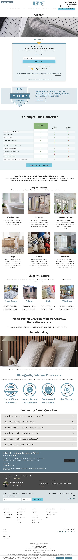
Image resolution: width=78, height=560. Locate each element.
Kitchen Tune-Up (20, 515)
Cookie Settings (51, 558)
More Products (46, 8)
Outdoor (38, 8)
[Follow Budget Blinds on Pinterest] (71, 532)
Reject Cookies (60, 558)
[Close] (76, 557)
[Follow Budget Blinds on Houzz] (63, 532)
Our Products (39, 39)
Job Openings (34, 523)
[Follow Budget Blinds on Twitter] (68, 532)
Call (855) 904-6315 (6, 515)
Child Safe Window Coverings (37, 519)
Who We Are (34, 511)
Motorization (30, 8)
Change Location (17, 478)
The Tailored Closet (20, 520)
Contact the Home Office (7, 517)
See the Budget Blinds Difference (39, 165)
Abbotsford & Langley (70, 2)
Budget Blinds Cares (35, 515)
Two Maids (19, 522)
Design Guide (48, 511)
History (33, 514)
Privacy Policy (58, 75)
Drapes (23, 8)
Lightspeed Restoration (21, 517)
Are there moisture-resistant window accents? (24, 427)
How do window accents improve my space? (23, 416)
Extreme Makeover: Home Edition (51, 512)
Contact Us (6, 509)
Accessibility (5, 534)
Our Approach (34, 512)
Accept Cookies (69, 558)
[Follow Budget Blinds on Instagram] (60, 532)
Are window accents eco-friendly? (18, 444)
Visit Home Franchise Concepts (22, 523)
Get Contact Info (73, 6)
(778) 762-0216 (72, 4)
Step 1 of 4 (39, 54)
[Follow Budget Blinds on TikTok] (74, 532)
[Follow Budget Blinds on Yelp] (71, 498)
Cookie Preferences (6, 538)
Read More (42, 486)
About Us (54, 8)
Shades (12, 8)
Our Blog (63, 509)
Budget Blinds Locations (7, 514)
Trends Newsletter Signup (50, 514)
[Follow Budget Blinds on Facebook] (68, 498)
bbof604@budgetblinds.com (17, 484)
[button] (63, 6)
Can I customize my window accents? (20, 421)
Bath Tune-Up (19, 514)
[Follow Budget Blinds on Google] (74, 498)
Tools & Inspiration (51, 509)
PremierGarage (19, 519)
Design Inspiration (49, 515)
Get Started (39, 61)
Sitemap (4, 529)
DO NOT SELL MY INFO (7, 536)
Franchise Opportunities (7, 2)
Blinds (6, 8)
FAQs (47, 519)
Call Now (69, 461)
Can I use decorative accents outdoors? (21, 439)
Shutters (17, 8)
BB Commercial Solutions (21, 511)
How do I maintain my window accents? (21, 433)
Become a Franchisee (35, 522)
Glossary (47, 517)
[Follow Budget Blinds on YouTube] (66, 532)
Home (35, 39)
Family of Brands (21, 509)
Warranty (33, 520)
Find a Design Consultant (7, 512)
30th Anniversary (35, 517)
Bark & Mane (19, 512)
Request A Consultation (7, 511)
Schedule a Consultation (66, 9)
